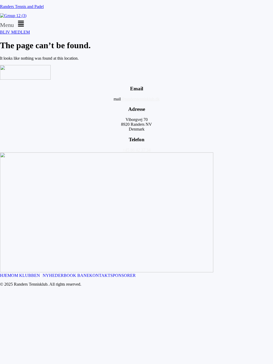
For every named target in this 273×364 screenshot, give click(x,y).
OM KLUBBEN (25, 275)
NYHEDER (53, 275)
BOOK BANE (76, 275)
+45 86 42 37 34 (137, 150)
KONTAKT (99, 275)
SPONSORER (123, 275)
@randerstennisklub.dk (140, 99)
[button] (136, 24)
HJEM (5, 275)
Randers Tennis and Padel (22, 6)
